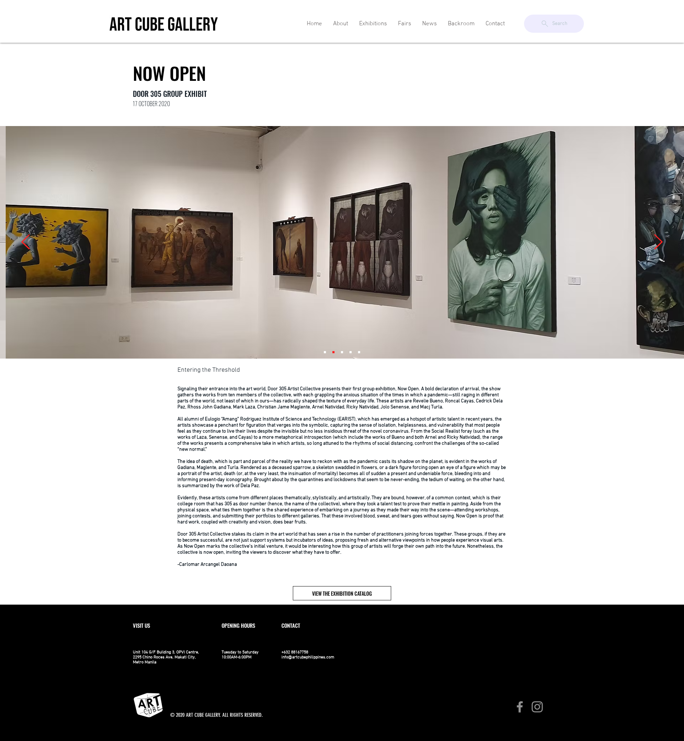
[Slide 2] (333, 352)
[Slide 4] (350, 352)
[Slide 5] (359, 352)
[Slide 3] (342, 352)
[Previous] (25, 242)
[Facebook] (519, 706)
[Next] (658, 242)
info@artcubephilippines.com (307, 657)
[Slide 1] (325, 352)
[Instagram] (537, 706)
